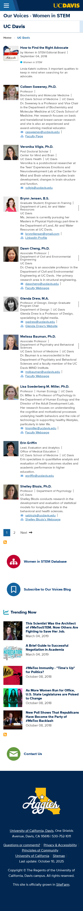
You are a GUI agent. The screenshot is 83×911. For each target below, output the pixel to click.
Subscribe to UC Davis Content (5, 542)
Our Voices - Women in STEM (36, 15)
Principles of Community (40, 850)
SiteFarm (62, 884)
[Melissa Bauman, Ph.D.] (11, 342)
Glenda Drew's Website (41, 326)
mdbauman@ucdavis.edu (42, 371)
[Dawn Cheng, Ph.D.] (11, 254)
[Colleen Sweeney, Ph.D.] (11, 92)
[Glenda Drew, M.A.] (11, 304)
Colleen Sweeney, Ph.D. (38, 86)
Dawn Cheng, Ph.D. (35, 248)
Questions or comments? (21, 845)
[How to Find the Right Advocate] (11, 53)
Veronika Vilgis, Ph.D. (36, 146)
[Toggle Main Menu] (6, 5)
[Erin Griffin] (11, 448)
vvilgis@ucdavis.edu (39, 187)
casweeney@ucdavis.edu (42, 132)
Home (7, 37)
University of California (32, 855)
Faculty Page (34, 136)
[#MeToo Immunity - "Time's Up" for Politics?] (13, 675)
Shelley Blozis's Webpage (42, 519)
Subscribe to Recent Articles (5, 734)
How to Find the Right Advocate (44, 47)
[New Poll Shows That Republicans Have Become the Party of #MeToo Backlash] (13, 719)
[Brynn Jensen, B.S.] (11, 204)
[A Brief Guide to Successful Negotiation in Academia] (13, 652)
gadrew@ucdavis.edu (40, 321)
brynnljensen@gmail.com (42, 233)
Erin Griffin (28, 442)
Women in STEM (32, 62)
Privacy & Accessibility (60, 845)
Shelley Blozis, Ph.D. (36, 486)
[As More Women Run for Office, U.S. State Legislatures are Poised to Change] (13, 697)
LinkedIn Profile (36, 237)
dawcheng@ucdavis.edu (42, 283)
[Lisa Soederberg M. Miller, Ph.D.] (11, 392)
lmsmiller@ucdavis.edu (40, 428)
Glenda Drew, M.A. (34, 298)
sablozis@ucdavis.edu (40, 515)
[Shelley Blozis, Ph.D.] (11, 492)
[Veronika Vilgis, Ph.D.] (11, 152)
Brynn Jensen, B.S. (34, 198)
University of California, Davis (31, 830)
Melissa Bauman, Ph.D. (38, 336)
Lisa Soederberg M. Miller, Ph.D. (44, 386)
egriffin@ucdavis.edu (39, 475)
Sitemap (59, 855)
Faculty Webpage (37, 288)
